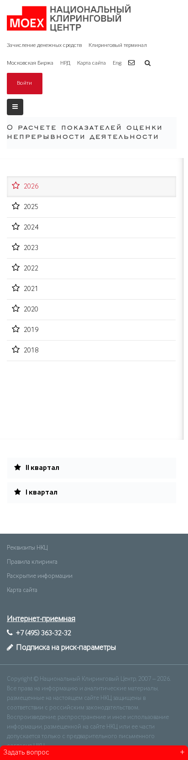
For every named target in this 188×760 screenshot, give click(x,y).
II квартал (41, 468)
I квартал (40, 492)
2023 (31, 248)
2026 (31, 186)
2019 (31, 330)
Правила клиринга (32, 562)
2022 (31, 268)
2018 (31, 350)
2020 (31, 309)
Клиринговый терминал (118, 45)
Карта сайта (91, 63)
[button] (132, 63)
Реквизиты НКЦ (27, 548)
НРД (65, 63)
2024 (31, 227)
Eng (117, 63)
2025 (31, 207)
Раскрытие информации (40, 576)
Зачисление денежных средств (44, 45)
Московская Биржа (30, 63)
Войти (24, 83)
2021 (31, 289)
